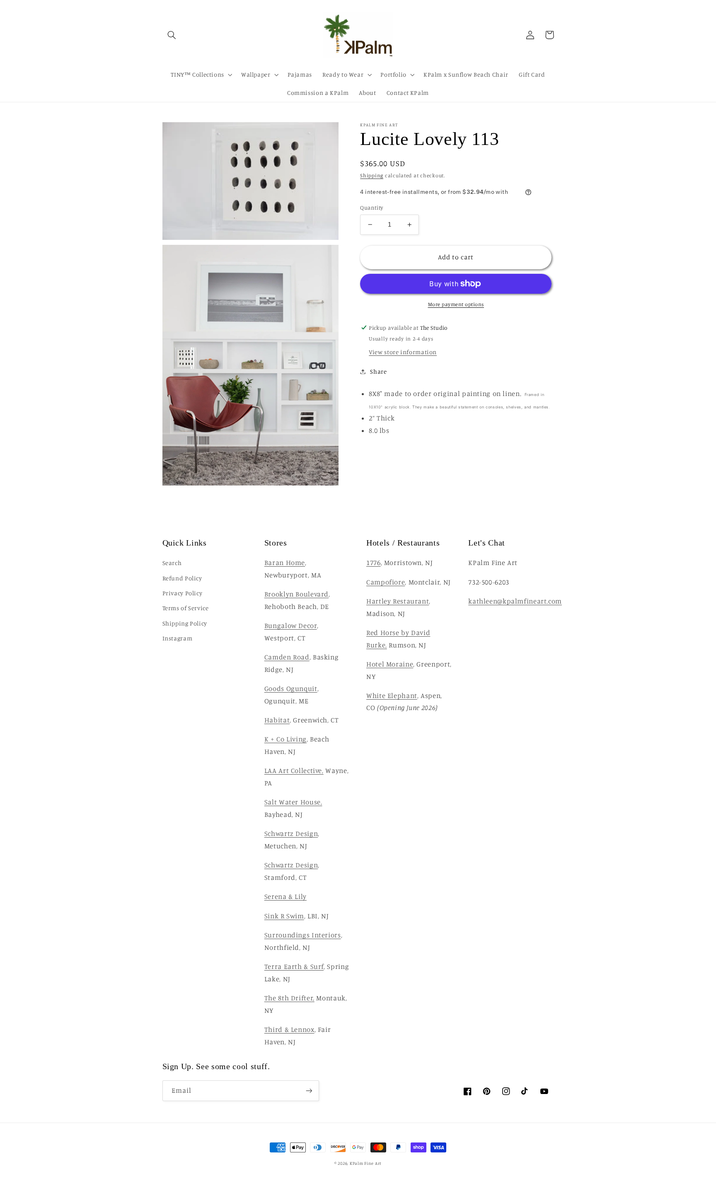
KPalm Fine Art (366, 1163)
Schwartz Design (291, 833)
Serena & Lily (285, 896)
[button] (171, 34)
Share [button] (378, 371)
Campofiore (385, 582)
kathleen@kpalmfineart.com (515, 601)
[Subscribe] (308, 1090)
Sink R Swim (284, 916)
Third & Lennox (289, 1029)
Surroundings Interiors (302, 935)
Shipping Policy (184, 623)
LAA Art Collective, (294, 770)
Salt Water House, (293, 802)
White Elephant (391, 695)
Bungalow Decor (290, 625)
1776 (373, 562)
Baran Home (284, 562)
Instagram (177, 638)
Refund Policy (182, 578)
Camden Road (287, 657)
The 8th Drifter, (289, 998)
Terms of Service (185, 607)
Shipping (371, 175)
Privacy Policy (182, 593)
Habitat (277, 720)
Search (172, 562)
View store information (403, 351)
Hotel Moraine (389, 664)
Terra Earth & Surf (294, 966)
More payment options (456, 304)
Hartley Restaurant (397, 601)
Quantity (371, 207)
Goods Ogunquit (290, 688)
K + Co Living (285, 739)
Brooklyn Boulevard (296, 594)
